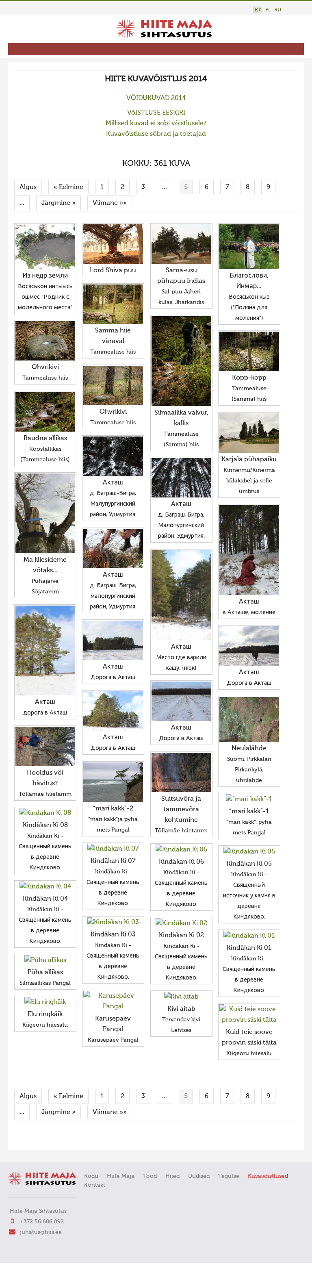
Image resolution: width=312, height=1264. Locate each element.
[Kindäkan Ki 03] (113, 923)
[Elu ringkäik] (45, 1002)
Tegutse (228, 1176)
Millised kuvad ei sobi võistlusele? (156, 123)
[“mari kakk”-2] (113, 782)
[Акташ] (113, 456)
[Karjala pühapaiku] (249, 433)
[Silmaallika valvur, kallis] (181, 361)
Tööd (150, 1176)
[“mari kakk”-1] (249, 799)
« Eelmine (68, 187)
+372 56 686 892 (42, 1222)
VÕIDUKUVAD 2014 (156, 98)
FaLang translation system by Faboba (43, 1138)
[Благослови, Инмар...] (249, 247)
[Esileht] (164, 36)
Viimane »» (110, 203)
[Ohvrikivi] (45, 340)
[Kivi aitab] (181, 997)
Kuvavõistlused (268, 1176)
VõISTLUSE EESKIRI (156, 113)
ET (258, 10)
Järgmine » (58, 203)
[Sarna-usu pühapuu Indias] (181, 244)
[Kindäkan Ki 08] (45, 813)
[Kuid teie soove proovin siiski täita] (249, 1014)
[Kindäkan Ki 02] (181, 923)
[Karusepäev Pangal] (113, 1001)
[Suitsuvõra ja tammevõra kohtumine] (181, 772)
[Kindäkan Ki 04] (45, 887)
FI (267, 10)
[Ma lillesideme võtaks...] (45, 513)
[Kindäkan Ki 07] (113, 849)
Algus (28, 187)
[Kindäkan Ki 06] (181, 850)
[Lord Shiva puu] (113, 244)
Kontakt (94, 1185)
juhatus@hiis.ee (41, 1232)
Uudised (199, 1176)
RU (277, 10)
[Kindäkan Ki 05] (249, 852)
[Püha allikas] (45, 960)
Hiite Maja (120, 1176)
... (164, 187)
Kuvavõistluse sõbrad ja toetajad (156, 134)
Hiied (172, 1176)
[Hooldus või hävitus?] (45, 746)
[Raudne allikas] (45, 411)
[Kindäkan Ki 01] (249, 936)
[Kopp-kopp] (249, 351)
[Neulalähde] (249, 719)
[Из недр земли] (45, 247)
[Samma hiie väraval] (113, 304)
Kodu (91, 1176)
